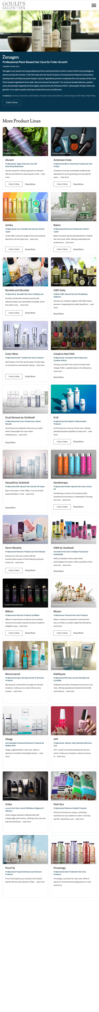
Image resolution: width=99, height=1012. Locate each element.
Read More (30, 184)
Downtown (24, 96)
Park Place (81, 96)
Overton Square (69, 96)
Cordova (15, 96)
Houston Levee (46, 96)
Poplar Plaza (91, 96)
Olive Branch (58, 96)
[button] (94, 5)
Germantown (34, 96)
